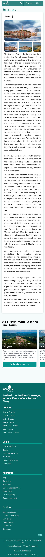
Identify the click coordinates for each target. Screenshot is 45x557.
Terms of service (14, 546)
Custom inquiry (9, 494)
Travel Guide (8, 522)
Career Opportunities (11, 488)
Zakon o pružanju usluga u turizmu (22, 555)
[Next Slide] (37, 30)
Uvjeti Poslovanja (30, 546)
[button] (10, 47)
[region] (22, 30)
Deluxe (5, 450)
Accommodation (9, 512)
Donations (7, 529)
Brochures (7, 484)
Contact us (7, 481)
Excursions (7, 519)
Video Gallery (8, 491)
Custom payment (10, 498)
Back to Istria (10, 10)
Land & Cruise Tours (11, 515)
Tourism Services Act (22, 550)
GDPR (40, 535)
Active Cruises (8, 419)
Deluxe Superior (9, 446)
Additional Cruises (10, 426)
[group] (22, 30)
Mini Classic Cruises (11, 432)
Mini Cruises (8, 429)
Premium (6, 457)
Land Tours (7, 525)
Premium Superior (10, 453)
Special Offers (8, 422)
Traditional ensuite (10, 460)
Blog (4, 477)
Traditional (7, 463)
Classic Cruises (9, 415)
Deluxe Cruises (9, 412)
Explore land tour (18, 364)
